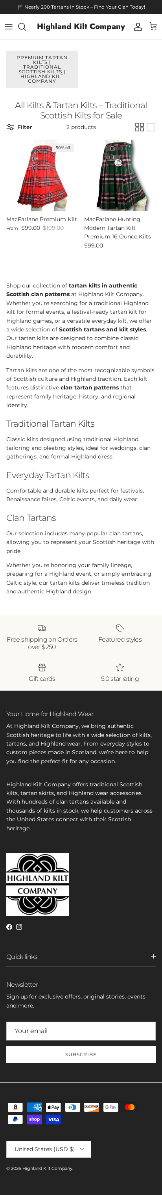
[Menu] (8, 26)
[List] (151, 127)
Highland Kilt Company (47, 1168)
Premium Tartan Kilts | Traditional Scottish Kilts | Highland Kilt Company (42, 69)
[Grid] (139, 127)
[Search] (26, 26)
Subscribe (81, 1054)
